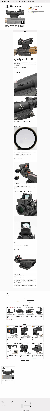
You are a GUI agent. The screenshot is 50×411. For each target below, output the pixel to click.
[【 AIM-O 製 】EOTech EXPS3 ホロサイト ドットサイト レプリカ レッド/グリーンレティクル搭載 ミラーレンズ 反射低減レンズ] (37, 348)
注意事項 (7, 295)
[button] (19, 1)
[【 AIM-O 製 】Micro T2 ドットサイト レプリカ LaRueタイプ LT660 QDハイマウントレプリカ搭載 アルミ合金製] (25, 348)
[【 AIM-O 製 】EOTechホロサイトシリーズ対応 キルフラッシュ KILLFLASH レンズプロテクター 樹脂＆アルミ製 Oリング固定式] (12, 348)
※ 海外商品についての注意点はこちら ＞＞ (32, 12)
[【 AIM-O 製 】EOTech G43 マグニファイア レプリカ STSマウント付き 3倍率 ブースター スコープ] (25, 331)
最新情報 (12, 401)
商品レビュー (12, 405)
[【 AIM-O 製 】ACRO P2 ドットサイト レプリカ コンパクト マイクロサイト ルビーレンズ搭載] (12, 331)
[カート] (48, 1)
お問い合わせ (2, 402)
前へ (4, 14)
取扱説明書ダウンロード (4, 405)
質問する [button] (30, 302)
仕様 (7, 293)
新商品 (11, 402)
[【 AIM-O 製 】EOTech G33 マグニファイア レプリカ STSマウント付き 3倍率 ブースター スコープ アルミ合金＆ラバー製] (37, 331)
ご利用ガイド (2, 401)
